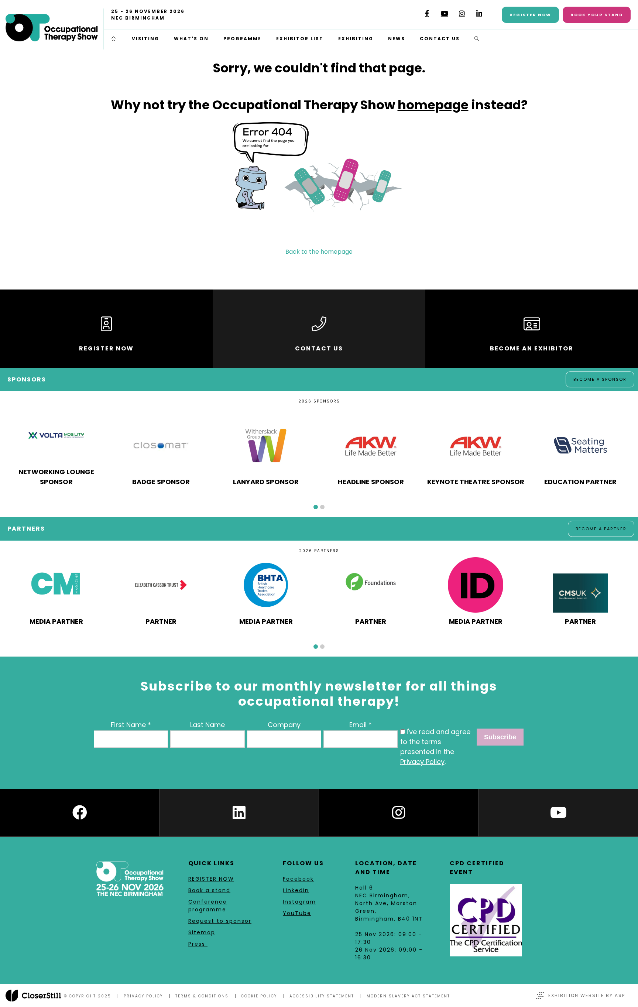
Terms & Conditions (202, 996)
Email (358, 724)
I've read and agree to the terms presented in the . (435, 746)
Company (284, 724)
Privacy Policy (422, 761)
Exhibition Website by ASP (586, 995)
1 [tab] (315, 507)
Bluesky (409, 16)
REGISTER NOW (211, 879)
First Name (128, 724)
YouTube (444, 13)
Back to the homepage (319, 251)
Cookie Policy (259, 996)
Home (114, 39)
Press (197, 944)
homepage (433, 105)
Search (477, 39)
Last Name (207, 724)
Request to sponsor (219, 921)
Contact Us (440, 38)
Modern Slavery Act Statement (408, 996)
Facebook (427, 13)
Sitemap (201, 932)
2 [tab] (322, 507)
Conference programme (207, 905)
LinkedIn (479, 13)
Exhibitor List (299, 38)
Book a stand (209, 890)
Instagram (461, 13)
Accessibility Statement (321, 996)
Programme (242, 38)
